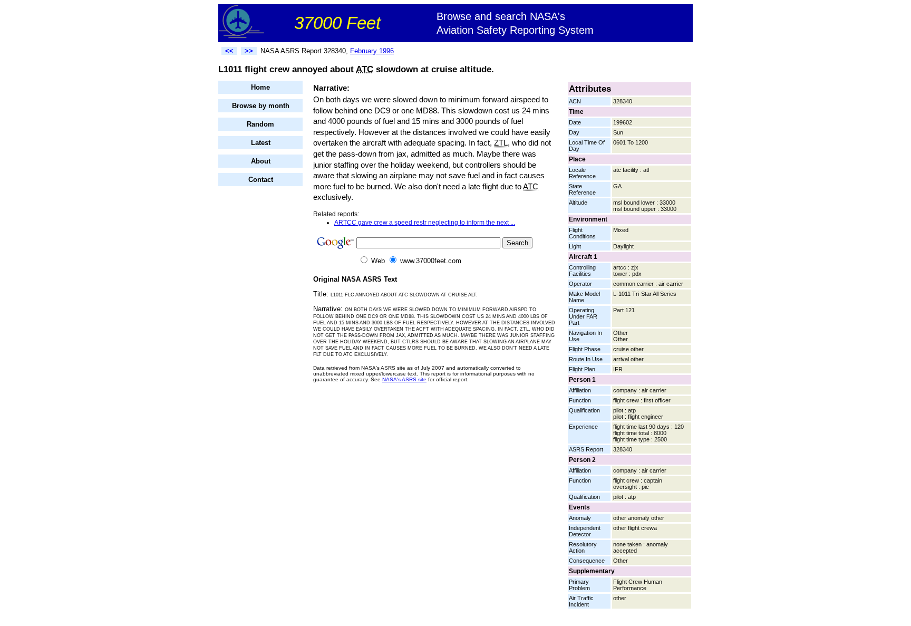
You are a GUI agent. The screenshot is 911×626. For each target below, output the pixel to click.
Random (260, 124)
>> (249, 51)
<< (229, 51)
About (260, 161)
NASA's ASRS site (404, 379)
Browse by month (260, 106)
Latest (260, 143)
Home (260, 87)
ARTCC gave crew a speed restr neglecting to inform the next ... (424, 222)
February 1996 (372, 51)
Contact (260, 180)
